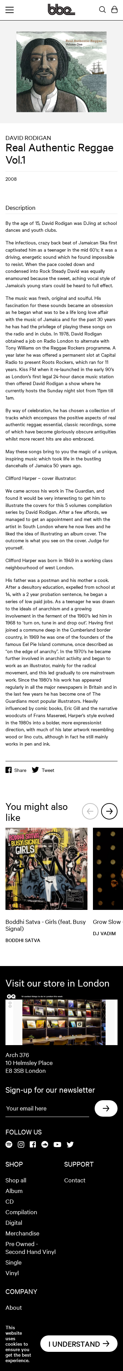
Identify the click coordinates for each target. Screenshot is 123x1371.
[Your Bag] (114, 10)
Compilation (21, 1212)
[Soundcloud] (44, 1145)
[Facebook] (33, 1144)
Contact (74, 1180)
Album (14, 1190)
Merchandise (22, 1233)
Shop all (15, 1180)
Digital (13, 1222)
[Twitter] (70, 1145)
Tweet (48, 770)
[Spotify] (8, 1145)
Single (13, 1262)
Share (20, 770)
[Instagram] (21, 1145)
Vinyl (12, 1273)
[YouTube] (57, 1145)
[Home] (61, 13)
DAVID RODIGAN (28, 137)
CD (9, 1201)
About (13, 1307)
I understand (74, 1343)
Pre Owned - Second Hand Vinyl (30, 1247)
